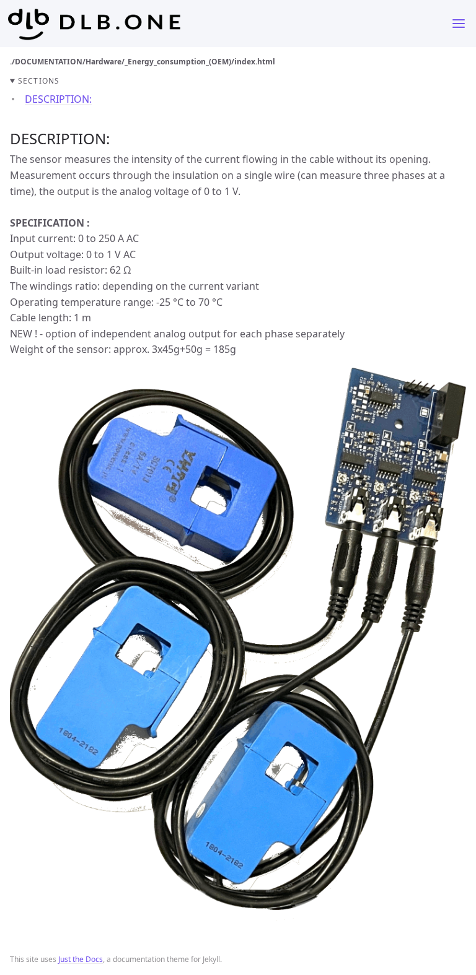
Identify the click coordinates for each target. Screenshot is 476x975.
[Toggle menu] (458, 23)
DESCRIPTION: (58, 99)
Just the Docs (80, 959)
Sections (39, 81)
